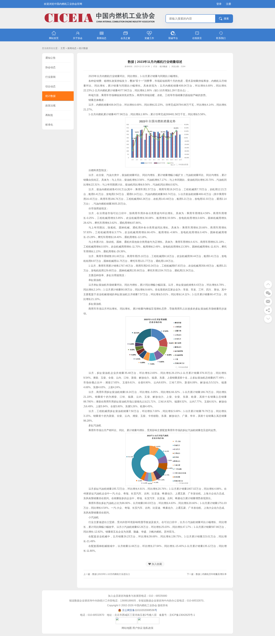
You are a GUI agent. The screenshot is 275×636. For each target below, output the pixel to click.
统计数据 (83, 48)
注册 (228, 4)
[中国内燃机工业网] (99, 25)
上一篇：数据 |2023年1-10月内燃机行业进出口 (106, 574)
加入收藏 (157, 564)
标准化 (49, 124)
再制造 (49, 115)
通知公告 (50, 57)
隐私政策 (148, 628)
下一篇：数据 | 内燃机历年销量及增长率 (207, 574)
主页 (62, 48)
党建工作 (149, 38)
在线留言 (197, 38)
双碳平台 (173, 38)
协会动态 (50, 67)
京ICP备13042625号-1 (182, 615)
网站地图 (127, 628)
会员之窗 (125, 38)
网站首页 (54, 38)
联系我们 (221, 38)
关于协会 (77, 38)
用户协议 (137, 628)
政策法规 (50, 105)
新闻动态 (101, 38)
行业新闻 (50, 77)
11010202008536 (145, 610)
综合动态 (50, 86)
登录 (219, 4)
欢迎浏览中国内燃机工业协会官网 (63, 4)
